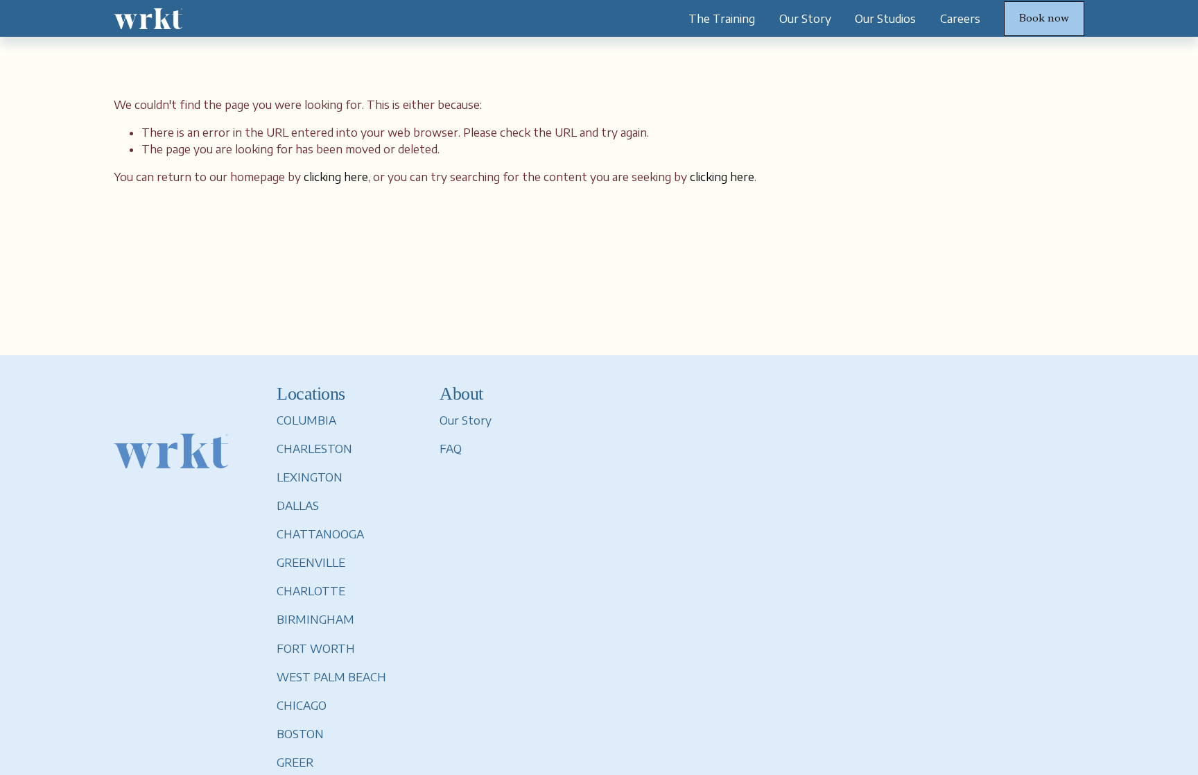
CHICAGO (302, 706)
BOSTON (300, 734)
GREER (295, 762)
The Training (721, 19)
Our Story (805, 19)
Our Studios (885, 19)
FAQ (451, 449)
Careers (960, 19)
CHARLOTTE (311, 591)
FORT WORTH (316, 649)
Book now (1044, 18)
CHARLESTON (314, 449)
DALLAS (298, 506)
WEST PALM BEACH (331, 677)
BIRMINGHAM (315, 620)
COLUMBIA (306, 420)
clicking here (336, 177)
